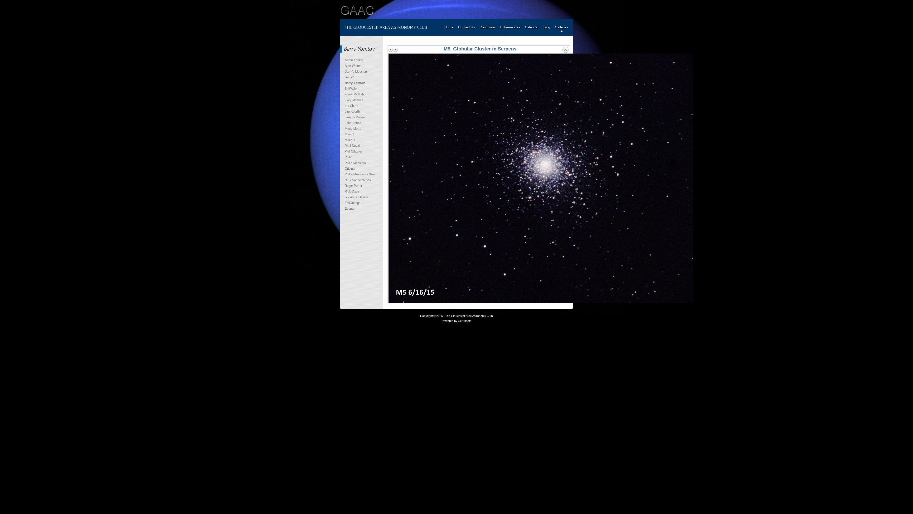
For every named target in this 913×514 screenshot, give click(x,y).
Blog (547, 27)
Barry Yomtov (355, 83)
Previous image (391, 49)
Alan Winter (353, 66)
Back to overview (565, 50)
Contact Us (466, 27)
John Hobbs (353, 123)
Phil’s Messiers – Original (357, 165)
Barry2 (349, 77)
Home (448, 27)
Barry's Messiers (356, 71)
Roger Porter (353, 186)
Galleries (561, 27)
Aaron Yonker (354, 60)
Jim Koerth (352, 111)
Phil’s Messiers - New (360, 174)
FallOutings (352, 203)
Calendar (532, 27)
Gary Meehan (354, 100)
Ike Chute (351, 106)
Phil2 (348, 157)
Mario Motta (353, 128)
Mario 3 (350, 140)
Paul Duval (352, 146)
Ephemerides (510, 27)
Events (350, 208)
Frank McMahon (356, 94)
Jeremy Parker (355, 117)
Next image (395, 49)
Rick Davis (352, 191)
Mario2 (349, 134)
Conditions (487, 27)
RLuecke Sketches (358, 180)
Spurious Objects (357, 197)
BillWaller (351, 88)
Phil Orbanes (354, 151)
